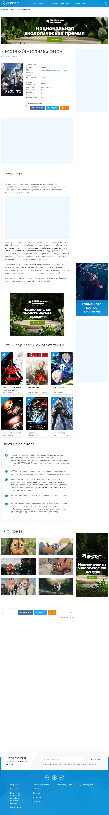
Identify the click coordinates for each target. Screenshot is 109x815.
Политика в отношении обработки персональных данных (16, 798)
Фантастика (64, 70)
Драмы (57, 70)
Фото (14, 56)
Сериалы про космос (65, 785)
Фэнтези (37, 797)
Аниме (43, 70)
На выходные (80, 3)
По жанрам (38, 3)
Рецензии (65, 3)
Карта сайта (15, 807)
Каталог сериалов (41, 785)
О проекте (15, 785)
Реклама (14, 789)
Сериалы (4, 9)
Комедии (37, 789)
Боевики (50, 70)
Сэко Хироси (46, 87)
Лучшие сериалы (86, 785)
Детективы (38, 801)
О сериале (5, 56)
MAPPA (44, 84)
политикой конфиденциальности (85, 764)
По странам (52, 3)
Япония (44, 67)
